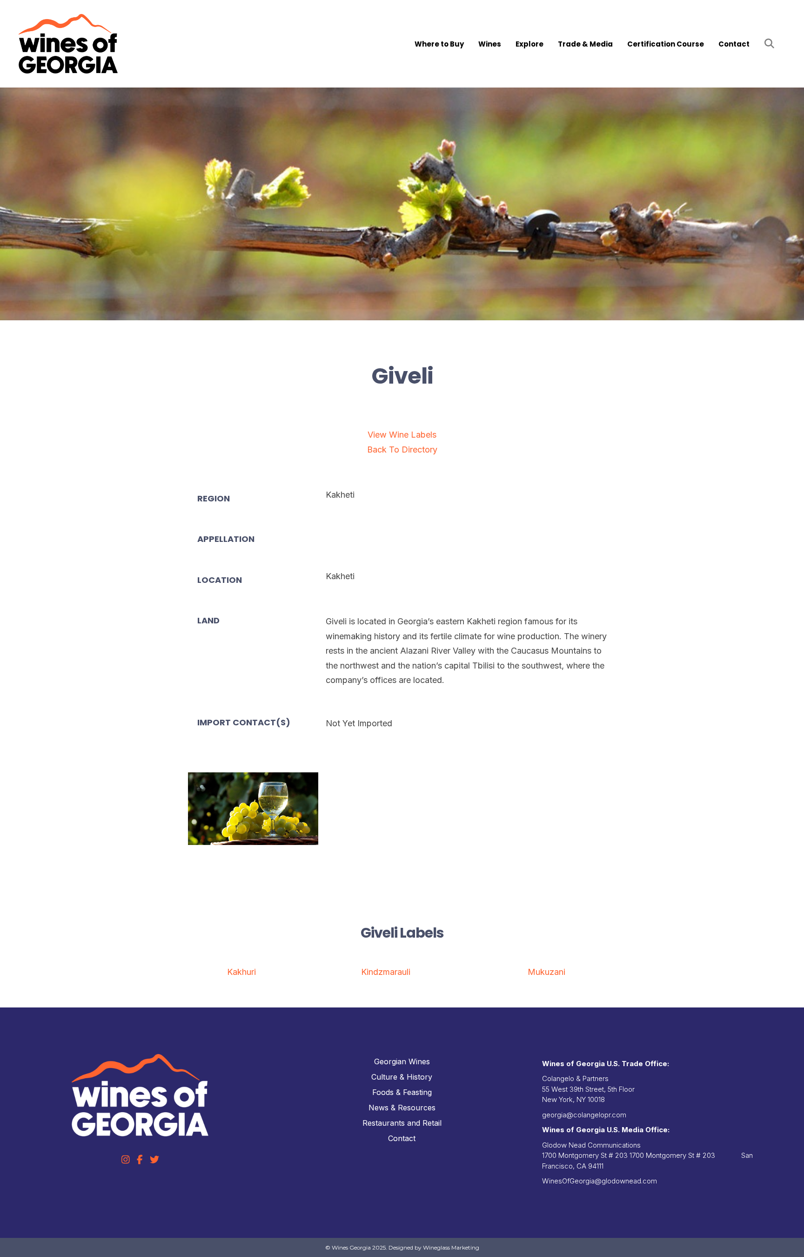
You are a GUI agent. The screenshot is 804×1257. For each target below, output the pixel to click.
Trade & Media (585, 44)
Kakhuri (241, 972)
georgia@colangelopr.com (584, 1114)
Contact (734, 44)
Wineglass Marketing (451, 1247)
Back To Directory (402, 449)
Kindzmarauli (385, 972)
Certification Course (665, 44)
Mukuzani (546, 972)
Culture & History (401, 1076)
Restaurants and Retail (402, 1123)
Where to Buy (439, 44)
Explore (529, 44)
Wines (489, 44)
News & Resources (402, 1107)
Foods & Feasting (402, 1092)
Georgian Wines (402, 1061)
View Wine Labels (402, 434)
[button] (771, 44)
